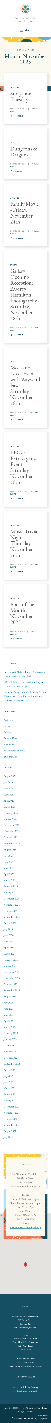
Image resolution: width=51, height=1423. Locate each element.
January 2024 (10, 965)
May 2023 (8, 1014)
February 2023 (11, 1033)
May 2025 (8, 868)
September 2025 (12, 843)
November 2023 (12, 978)
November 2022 (12, 1051)
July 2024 (8, 929)
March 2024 (10, 953)
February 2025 (11, 886)
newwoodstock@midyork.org (25, 1227)
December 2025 (11, 825)
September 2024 (12, 916)
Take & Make (10, 756)
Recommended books (14, 750)
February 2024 (11, 959)
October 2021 (10, 1118)
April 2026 (9, 800)
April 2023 (9, 1020)
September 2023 (12, 990)
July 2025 (8, 855)
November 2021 (12, 1112)
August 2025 (10, 849)
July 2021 (8, 1137)
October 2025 (10, 837)
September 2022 (12, 1063)
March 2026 (10, 806)
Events (7, 726)
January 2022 (10, 1100)
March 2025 (10, 880)
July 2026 (8, 782)
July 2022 (8, 1076)
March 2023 (10, 1027)
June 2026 (9, 788)
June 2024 (9, 935)
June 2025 (9, 861)
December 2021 (11, 1106)
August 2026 (10, 776)
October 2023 (10, 984)
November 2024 (12, 904)
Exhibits (8, 732)
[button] (25, 30)
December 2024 (11, 898)
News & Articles (25, 50)
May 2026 (8, 794)
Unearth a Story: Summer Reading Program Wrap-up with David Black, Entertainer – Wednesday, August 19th (25, 696)
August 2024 (10, 923)
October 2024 (10, 910)
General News (11, 738)
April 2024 (9, 947)
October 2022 (10, 1057)
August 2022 (10, 1070)
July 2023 (8, 1002)
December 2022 (11, 1045)
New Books (9, 744)
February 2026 (11, 812)
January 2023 (10, 1039)
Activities (8, 720)
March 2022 (10, 1088)
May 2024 (8, 941)
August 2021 (10, 1131)
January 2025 (10, 892)
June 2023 (9, 1008)
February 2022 (11, 1094)
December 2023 (11, 972)
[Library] (25, 13)
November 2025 (12, 831)
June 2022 (9, 1082)
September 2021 (12, 1124)
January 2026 (10, 819)
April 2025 (9, 874)
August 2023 (10, 996)
